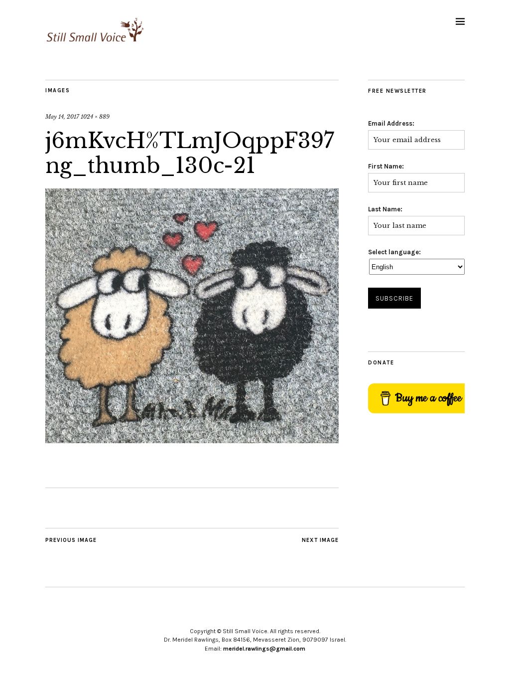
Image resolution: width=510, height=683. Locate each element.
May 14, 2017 (62, 116)
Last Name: (385, 209)
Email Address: (391, 123)
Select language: (394, 252)
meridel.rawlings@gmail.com (264, 648)
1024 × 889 (95, 116)
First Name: (386, 166)
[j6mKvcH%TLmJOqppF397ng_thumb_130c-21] (192, 440)
